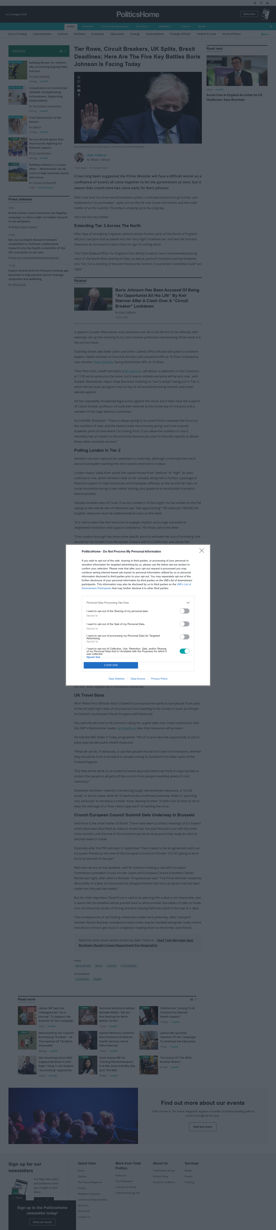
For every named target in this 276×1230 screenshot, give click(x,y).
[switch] (184, 610)
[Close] (203, 551)
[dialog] (138, 615)
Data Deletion (117, 678)
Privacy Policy (159, 678)
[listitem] (138, 603)
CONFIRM (111, 665)
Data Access (138, 678)
